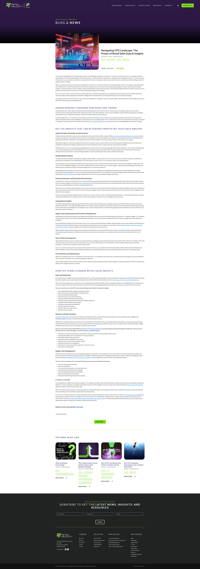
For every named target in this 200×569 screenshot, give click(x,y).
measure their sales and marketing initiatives (127, 280)
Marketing (126, 59)
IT (107, 470)
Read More (60, 478)
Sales (119, 59)
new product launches (85, 183)
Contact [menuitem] (81, 546)
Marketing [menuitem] (133, 540)
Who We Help (117, 5)
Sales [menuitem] (132, 538)
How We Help (130, 5)
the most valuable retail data (135, 385)
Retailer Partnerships (85, 482)
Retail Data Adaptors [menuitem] (99, 540)
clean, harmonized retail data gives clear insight (125, 136)
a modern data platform (98, 121)
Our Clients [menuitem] (82, 542)
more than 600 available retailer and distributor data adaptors (85, 398)
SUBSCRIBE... (100, 422)
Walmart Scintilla (107, 477)
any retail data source (130, 395)
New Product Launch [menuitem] (114, 544)
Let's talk (79, 407)
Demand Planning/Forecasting (64, 474)
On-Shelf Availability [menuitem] (114, 538)
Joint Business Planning (85, 479)
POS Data (132, 472)
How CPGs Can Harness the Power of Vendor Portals (111, 464)
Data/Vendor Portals (108, 474)
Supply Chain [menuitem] (134, 542)
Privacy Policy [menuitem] (141, 566)
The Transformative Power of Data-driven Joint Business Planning (88, 465)
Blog (103, 59)
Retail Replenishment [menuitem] (114, 542)
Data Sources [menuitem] (97, 542)
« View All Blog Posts (61, 414)
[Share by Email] (122, 68)
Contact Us (187, 5)
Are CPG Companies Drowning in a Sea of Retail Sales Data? (133, 465)
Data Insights (111, 59)
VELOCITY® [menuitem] (97, 538)
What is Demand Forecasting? (61, 464)
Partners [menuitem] (81, 540)
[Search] (178, 5)
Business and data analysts (62, 317)
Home (58, 19)
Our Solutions (144, 5)
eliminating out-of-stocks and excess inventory (78, 357)
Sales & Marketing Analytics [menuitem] (116, 546)
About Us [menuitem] (81, 538)
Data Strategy (83, 476)
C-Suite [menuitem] (133, 544)
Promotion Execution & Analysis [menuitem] (117, 540)
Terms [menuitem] (134, 566)
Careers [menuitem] (81, 544)
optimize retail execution (70, 174)
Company (168, 5)
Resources (157, 5)
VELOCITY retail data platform (91, 328)
